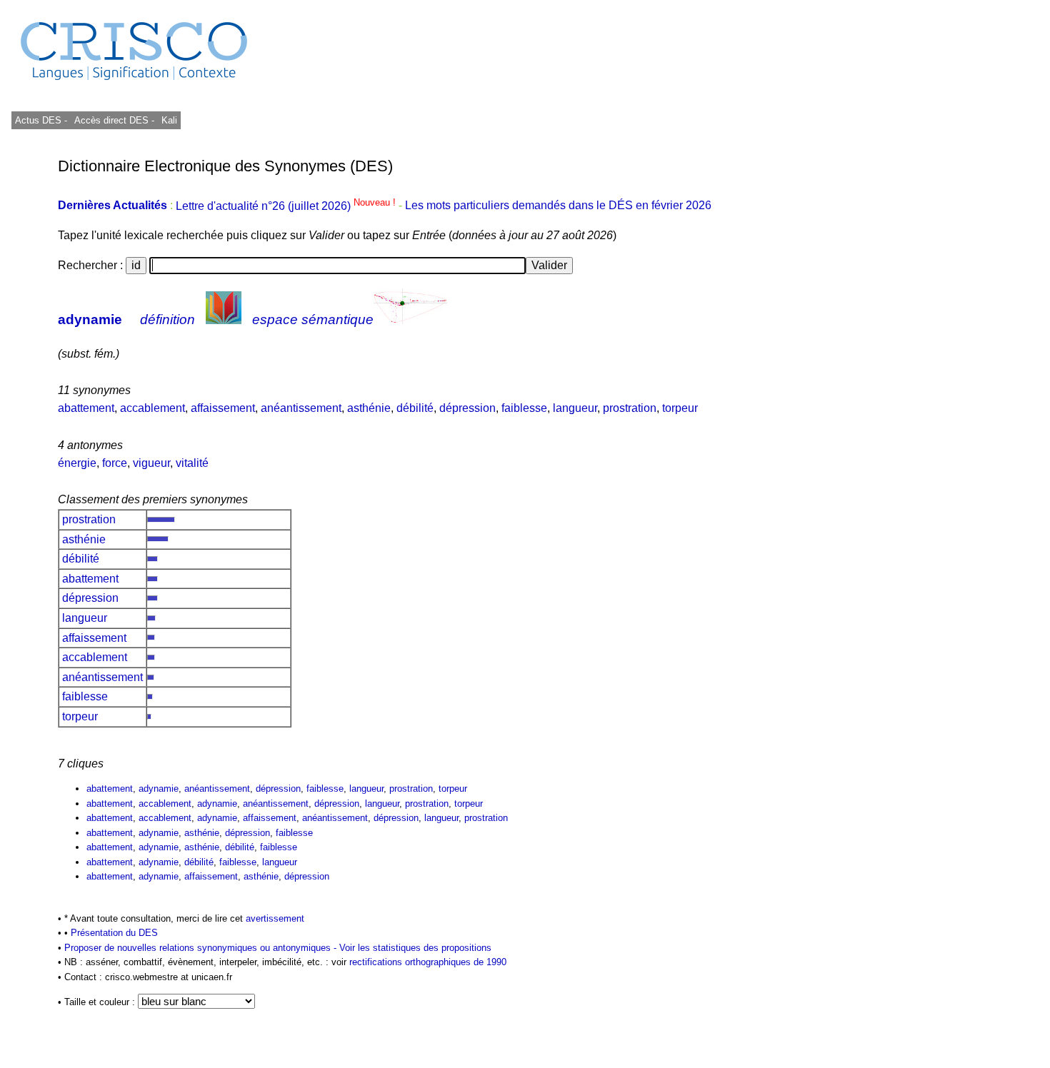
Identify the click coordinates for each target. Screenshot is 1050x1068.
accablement (152, 408)
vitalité (192, 463)
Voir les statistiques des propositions (415, 947)
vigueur (151, 463)
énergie (77, 463)
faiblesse (524, 408)
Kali (169, 120)
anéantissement (301, 408)
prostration (629, 408)
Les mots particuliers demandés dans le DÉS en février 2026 (558, 206)
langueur (575, 408)
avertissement (275, 918)
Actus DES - (41, 120)
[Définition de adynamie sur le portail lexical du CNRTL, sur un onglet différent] (223, 319)
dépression (467, 408)
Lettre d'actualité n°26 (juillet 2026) (287, 206)
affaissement (223, 408)
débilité (415, 408)
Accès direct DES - (114, 120)
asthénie (369, 408)
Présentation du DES (114, 932)
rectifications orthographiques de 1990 (427, 962)
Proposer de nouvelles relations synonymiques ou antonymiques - (201, 947)
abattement (86, 408)
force (114, 463)
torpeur (680, 408)
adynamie (90, 319)
